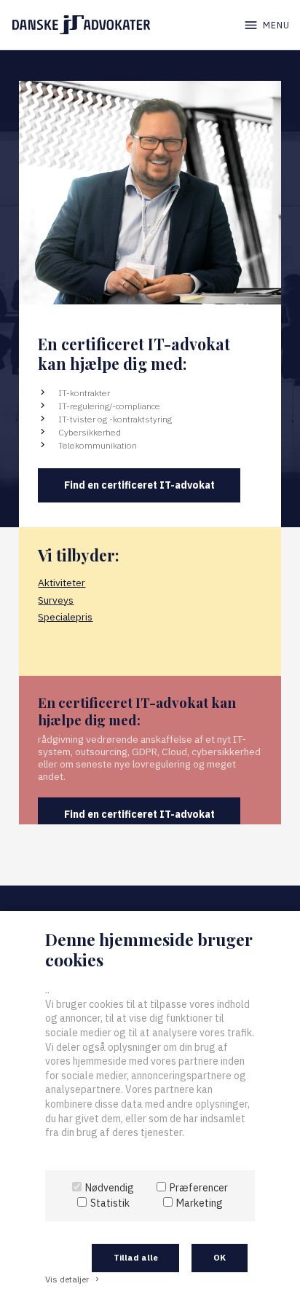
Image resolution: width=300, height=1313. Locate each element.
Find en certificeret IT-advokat (139, 485)
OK (219, 1257)
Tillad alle (136, 1257)
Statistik (110, 1203)
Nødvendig (109, 1187)
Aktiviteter (61, 582)
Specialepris (65, 616)
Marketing (199, 1203)
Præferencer (199, 1187)
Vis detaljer (73, 1279)
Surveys (56, 600)
